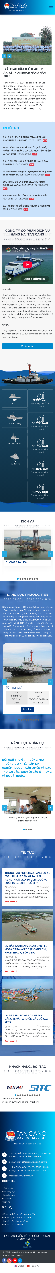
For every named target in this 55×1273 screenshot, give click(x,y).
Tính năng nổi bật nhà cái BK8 (16, 513)
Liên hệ (6, 1202)
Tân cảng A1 (14, 687)
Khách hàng (9, 1195)
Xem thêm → (11, 902)
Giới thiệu (8, 1188)
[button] (18, 579)
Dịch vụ (7, 1198)
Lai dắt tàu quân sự (13, 1225)
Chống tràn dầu (16, 562)
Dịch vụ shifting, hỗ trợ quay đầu (19, 1214)
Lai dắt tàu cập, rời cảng (15, 1221)
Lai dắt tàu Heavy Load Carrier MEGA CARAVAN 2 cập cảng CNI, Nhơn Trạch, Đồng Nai (26, 949)
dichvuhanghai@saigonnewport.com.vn (28, 1162)
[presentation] (4, 56)
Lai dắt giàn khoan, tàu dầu (17, 1218)
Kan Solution (18, 1255)
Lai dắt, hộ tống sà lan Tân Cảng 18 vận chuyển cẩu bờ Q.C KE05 (26, 1019)
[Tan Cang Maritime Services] (16, 7)
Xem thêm (29, 346)
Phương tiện (9, 1191)
